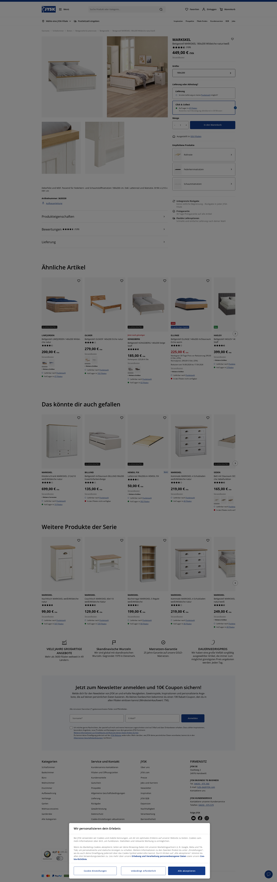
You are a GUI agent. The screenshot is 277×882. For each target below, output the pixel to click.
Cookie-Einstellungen (95, 870)
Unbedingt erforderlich (143, 870)
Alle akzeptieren (186, 870)
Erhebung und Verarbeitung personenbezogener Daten (159, 856)
